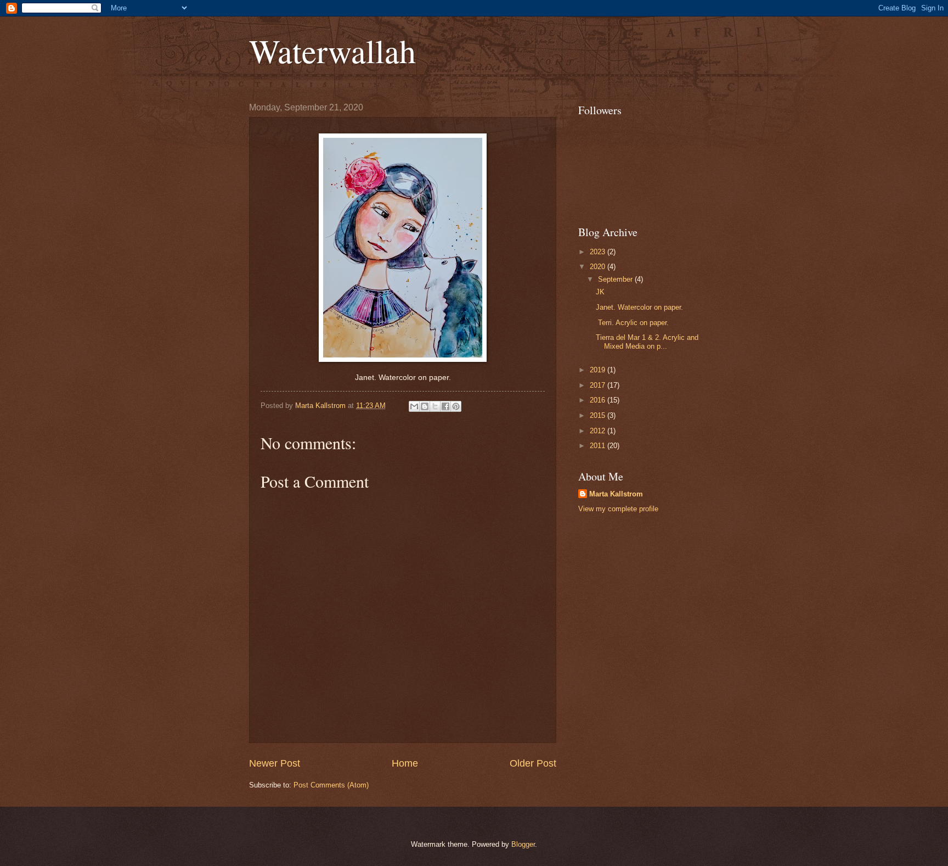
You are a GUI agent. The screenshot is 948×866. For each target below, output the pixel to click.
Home (405, 763)
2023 (598, 252)
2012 (598, 431)
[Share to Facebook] (445, 406)
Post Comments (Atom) (331, 785)
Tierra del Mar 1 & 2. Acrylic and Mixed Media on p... (647, 341)
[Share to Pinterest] (455, 406)
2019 (598, 370)
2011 (598, 446)
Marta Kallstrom (616, 494)
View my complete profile (618, 509)
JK (601, 292)
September (616, 279)
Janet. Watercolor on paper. (639, 307)
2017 (598, 385)
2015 (598, 415)
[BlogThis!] (424, 406)
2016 (598, 400)
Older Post (533, 763)
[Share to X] (435, 406)
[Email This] (414, 406)
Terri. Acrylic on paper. (632, 323)
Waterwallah (332, 50)
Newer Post (274, 763)
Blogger (523, 844)
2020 (598, 266)
